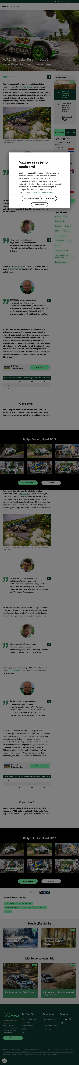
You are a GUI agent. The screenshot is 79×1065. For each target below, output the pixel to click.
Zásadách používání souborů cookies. (39, 192)
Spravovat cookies (39, 204)
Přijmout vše (50, 198)
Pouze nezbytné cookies (31, 198)
